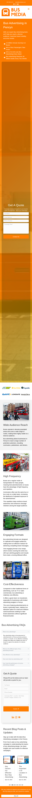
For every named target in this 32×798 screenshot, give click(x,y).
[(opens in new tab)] (6, 387)
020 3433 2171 (10, 2)
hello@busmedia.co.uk (20, 2)
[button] (16, 237)
